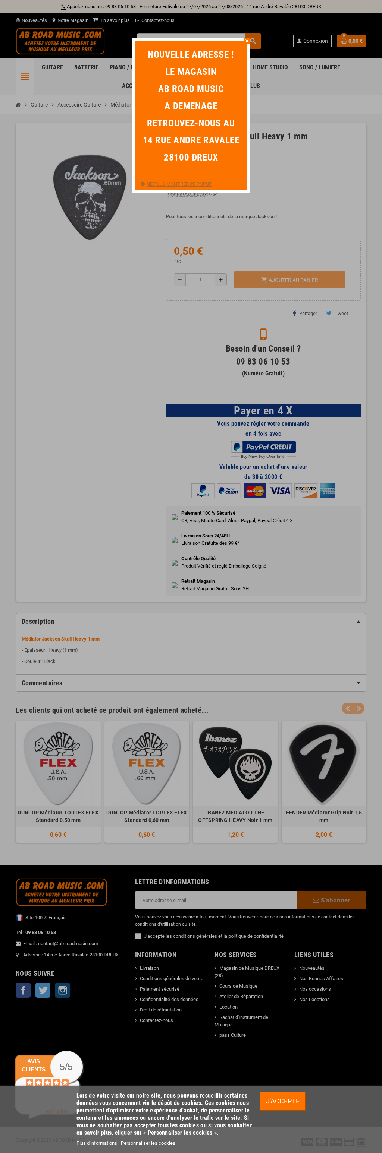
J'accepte (283, 1101)
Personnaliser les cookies (148, 1143)
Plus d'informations (97, 1143)
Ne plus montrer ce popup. (179, 184)
